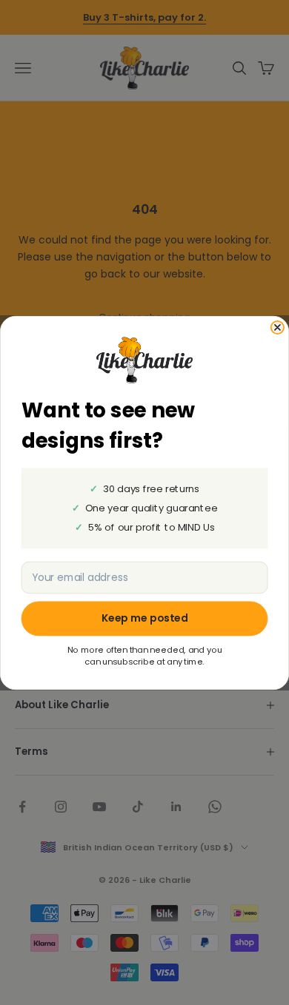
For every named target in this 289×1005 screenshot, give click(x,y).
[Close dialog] (277, 326)
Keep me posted (145, 618)
